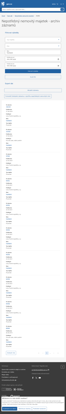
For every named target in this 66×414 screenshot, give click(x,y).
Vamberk (9, 120)
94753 (8, 230)
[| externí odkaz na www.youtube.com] (40, 378)
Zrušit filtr (33, 77)
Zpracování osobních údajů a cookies (13, 369)
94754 (8, 254)
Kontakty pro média (8, 372)
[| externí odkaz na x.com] (36, 378)
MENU (54, 4)
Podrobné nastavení (39, 408)
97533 (8, 156)
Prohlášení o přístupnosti (10, 377)
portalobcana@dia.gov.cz (40, 370)
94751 (8, 180)
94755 (8, 279)
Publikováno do (10, 63)
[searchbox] (33, 52)
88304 (8, 328)
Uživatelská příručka (8, 380)
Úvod (3, 16)
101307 (8, 131)
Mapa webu (5, 374)
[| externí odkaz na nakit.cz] (15, 396)
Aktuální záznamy (33, 90)
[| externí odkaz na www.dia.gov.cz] (5, 396)
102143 (8, 107)
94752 (8, 205)
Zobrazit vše (11, 353)
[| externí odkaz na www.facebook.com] (33, 378)
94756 (8, 303)
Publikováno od (10, 57)
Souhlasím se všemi (9, 408)
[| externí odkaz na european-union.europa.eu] (7, 389)
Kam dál (9, 16)
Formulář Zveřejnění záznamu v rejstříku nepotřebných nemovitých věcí (27, 96)
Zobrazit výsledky (33, 71)
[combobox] (33, 52)
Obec (8, 51)
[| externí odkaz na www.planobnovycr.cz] (18, 389)
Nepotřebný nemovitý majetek (24, 16)
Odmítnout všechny (25, 408)
